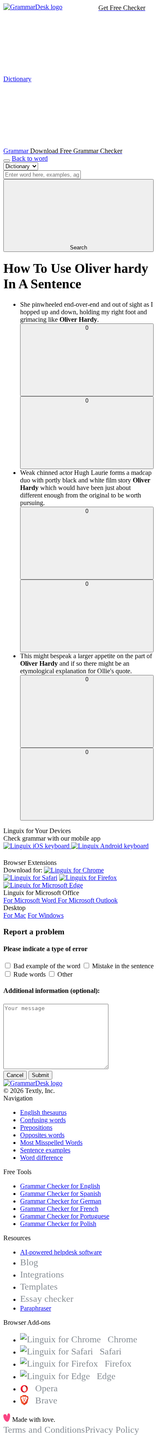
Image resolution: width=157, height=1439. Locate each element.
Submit (40, 1075)
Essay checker (46, 1298)
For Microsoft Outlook (88, 900)
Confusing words (43, 1119)
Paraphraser (35, 1308)
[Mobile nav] (6, 160)
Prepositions (36, 1127)
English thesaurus (43, 1112)
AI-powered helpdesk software (61, 1252)
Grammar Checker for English (60, 1186)
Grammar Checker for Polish (58, 1223)
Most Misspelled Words (51, 1142)
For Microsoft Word (30, 900)
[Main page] (32, 6)
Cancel (15, 1075)
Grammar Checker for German (60, 1201)
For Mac (14, 915)
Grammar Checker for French (59, 1208)
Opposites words (42, 1135)
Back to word (30, 158)
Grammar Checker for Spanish (60, 1193)
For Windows (46, 915)
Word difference (41, 1157)
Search (78, 247)
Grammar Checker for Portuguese (64, 1216)
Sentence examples (45, 1150)
